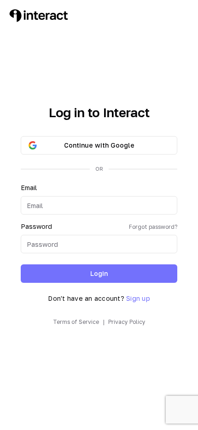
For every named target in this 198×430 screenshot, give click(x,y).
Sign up (138, 298)
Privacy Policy (127, 321)
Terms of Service (76, 321)
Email (29, 187)
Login (99, 273)
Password (99, 226)
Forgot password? (153, 226)
